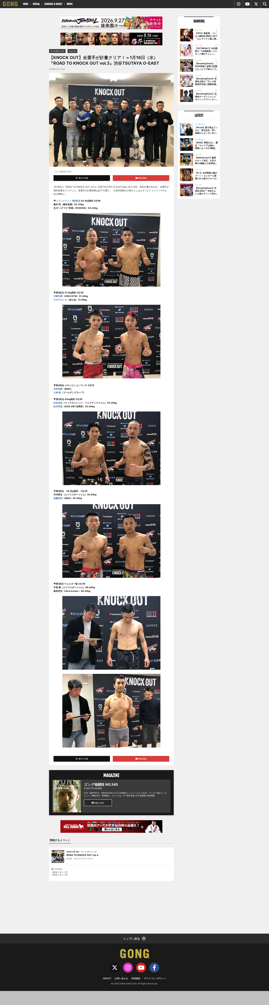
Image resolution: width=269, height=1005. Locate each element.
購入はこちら (98, 802)
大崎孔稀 (58, 296)
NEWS (25, 4)
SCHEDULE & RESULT (53, 4)
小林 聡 (57, 392)
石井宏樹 (58, 388)
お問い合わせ (121, 978)
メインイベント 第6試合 (68, 200)
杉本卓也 (58, 402)
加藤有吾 (58, 498)
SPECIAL (36, 4)
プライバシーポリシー (155, 978)
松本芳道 (58, 406)
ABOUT (107, 978)
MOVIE (70, 4)
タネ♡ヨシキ (60, 299)
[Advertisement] (111, 905)
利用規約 (135, 978)
